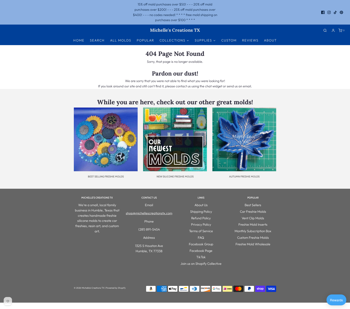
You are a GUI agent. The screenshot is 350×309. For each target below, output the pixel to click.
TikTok (201, 257)
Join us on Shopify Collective (200, 264)
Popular (145, 40)
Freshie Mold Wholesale (253, 244)
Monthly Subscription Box (253, 231)
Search (97, 40)
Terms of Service (201, 231)
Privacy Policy (201, 224)
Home (78, 40)
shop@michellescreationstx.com (149, 213)
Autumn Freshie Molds (244, 176)
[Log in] (333, 30)
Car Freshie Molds (253, 211)
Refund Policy (201, 218)
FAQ (201, 237)
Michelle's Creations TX (175, 30)
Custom (229, 40)
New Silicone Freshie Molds (175, 176)
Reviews (250, 40)
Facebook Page (201, 251)
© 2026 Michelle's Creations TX (89, 287)
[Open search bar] (325, 30)
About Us (201, 205)
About (270, 40)
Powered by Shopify (116, 287)
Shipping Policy (201, 211)
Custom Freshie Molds (253, 237)
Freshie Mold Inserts (252, 224)
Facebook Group (201, 244)
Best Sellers (253, 205)
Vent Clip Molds (253, 218)
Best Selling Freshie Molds (106, 176)
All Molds (120, 40)
